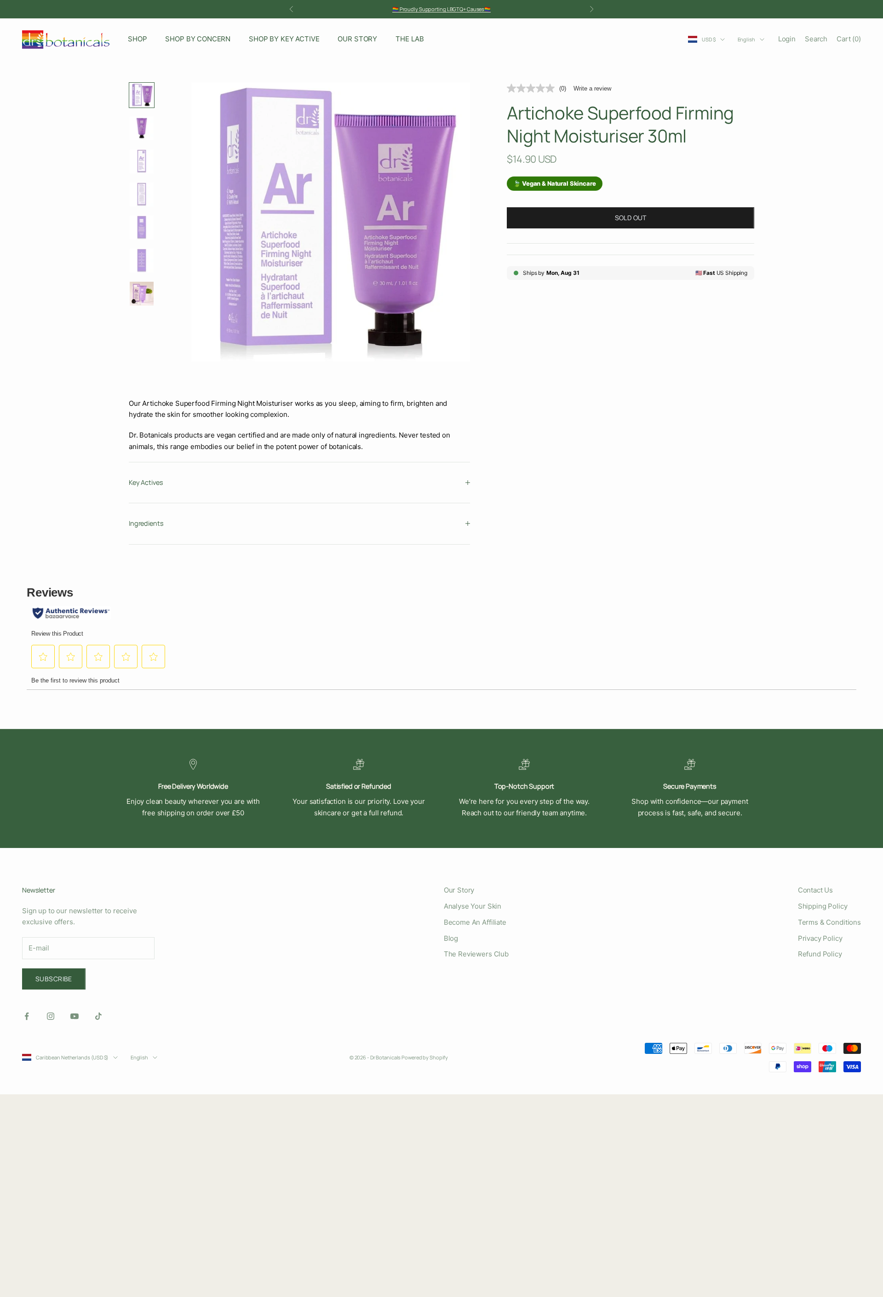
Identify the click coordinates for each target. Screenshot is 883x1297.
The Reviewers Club (476, 954)
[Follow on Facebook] (26, 1016)
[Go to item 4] (142, 194)
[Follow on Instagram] (50, 1016)
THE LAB (410, 38)
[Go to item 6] (142, 260)
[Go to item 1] (142, 95)
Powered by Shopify (424, 1057)
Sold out (631, 217)
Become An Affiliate (475, 922)
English (746, 39)
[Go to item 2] (142, 128)
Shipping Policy (823, 906)
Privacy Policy (820, 938)
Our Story (459, 890)
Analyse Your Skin (472, 906)
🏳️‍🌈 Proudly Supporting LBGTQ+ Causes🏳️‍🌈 (441, 9)
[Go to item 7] (142, 294)
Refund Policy (820, 954)
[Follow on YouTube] (74, 1016)
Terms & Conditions (829, 922)
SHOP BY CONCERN (197, 38)
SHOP (137, 38)
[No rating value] (533, 88)
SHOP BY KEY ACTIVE (284, 38)
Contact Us (815, 890)
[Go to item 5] (142, 227)
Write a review (592, 88)
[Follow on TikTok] (98, 1016)
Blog (451, 938)
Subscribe (53, 978)
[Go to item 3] (142, 161)
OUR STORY (357, 38)
